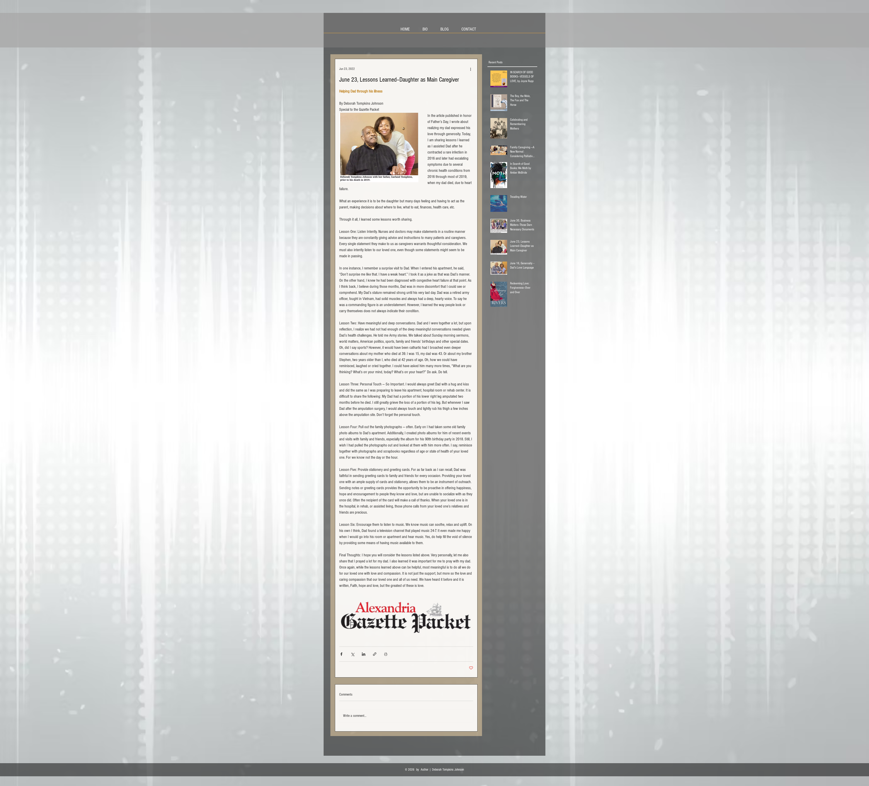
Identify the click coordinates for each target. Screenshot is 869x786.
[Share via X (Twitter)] (352, 654)
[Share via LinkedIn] (363, 654)
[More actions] (470, 69)
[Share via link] (374, 654)
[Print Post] (386, 654)
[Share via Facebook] (341, 654)
